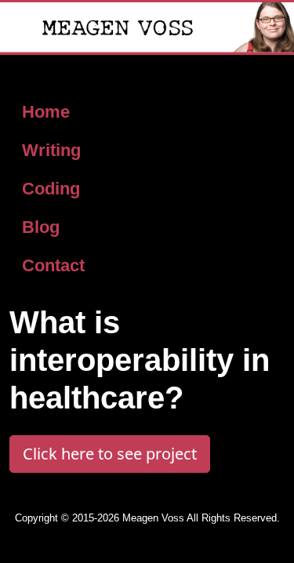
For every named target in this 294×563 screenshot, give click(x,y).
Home (46, 112)
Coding (51, 188)
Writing (51, 150)
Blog (41, 227)
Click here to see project (110, 453)
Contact (53, 265)
